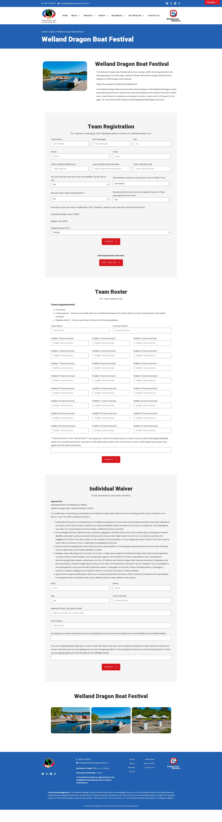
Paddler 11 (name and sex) (104, 376)
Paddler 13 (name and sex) (63, 388)
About (74, 15)
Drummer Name (120, 326)
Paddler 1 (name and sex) (62, 338)
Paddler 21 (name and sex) (145, 413)
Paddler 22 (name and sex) (63, 426)
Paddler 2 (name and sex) (104, 338)
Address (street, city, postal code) (66, 608)
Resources (117, 15)
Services (88, 15)
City (135, 139)
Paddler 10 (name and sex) (63, 376)
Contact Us (154, 15)
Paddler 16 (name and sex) (63, 401)
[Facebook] (167, 3)
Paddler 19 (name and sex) (63, 413)
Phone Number (119, 596)
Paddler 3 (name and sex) (145, 338)
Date (53, 583)
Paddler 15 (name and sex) (145, 388)
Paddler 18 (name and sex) (145, 401)
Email (115, 151)
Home (65, 15)
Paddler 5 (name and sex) (104, 351)
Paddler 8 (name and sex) (104, 363)
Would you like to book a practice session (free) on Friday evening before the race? (139, 194)
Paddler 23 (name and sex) (104, 426)
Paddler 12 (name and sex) (145, 376)
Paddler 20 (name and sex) (104, 413)
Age (52, 596)
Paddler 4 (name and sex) (63, 351)
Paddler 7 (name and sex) (62, 363)
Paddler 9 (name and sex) (145, 363)
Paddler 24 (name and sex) (145, 426)
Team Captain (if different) (63, 164)
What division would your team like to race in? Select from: (139, 177)
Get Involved (134, 15)
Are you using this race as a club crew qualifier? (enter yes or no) (78, 178)
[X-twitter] (171, 3)
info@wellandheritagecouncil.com (149, 99)
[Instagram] (179, 3)
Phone (54, 151)
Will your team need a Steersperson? (68, 193)
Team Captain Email (142, 164)
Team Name (56, 139)
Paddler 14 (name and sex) (104, 388)
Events (102, 15)
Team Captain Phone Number (105, 164)
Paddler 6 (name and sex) (145, 351)
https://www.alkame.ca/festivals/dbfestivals (117, 84)
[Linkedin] (175, 3)
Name (115, 583)
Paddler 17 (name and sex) (104, 401)
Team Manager (99, 139)
